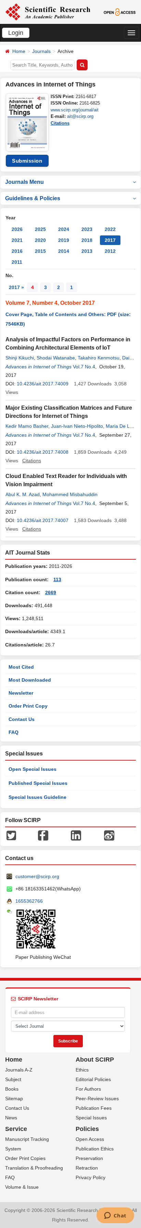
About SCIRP (95, 1059)
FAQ (13, 732)
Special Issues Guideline (37, 797)
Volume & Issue (22, 1187)
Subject (13, 1079)
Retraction (87, 1168)
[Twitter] (11, 835)
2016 (17, 251)
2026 (17, 229)
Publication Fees (94, 1108)
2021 (17, 240)
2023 (86, 229)
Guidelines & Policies (32, 198)
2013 (86, 251)
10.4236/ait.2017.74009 (42, 383)
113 (57, 579)
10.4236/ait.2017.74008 (42, 452)
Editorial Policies (93, 1079)
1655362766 (29, 901)
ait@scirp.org (80, 116)
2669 (50, 592)
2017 (110, 240)
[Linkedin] (76, 835)
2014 (63, 251)
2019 (63, 240)
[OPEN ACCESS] (119, 11)
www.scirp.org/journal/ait (75, 109)
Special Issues (91, 1117)
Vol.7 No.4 (84, 366)
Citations (60, 123)
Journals (41, 51)
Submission (27, 161)
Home (18, 51)
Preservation (89, 1158)
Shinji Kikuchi (19, 357)
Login (15, 32)
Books (11, 1089)
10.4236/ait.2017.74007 (42, 520)
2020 (40, 240)
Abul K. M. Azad (22, 494)
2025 (40, 229)
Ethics (82, 1070)
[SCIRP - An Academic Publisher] (47, 11)
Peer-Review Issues (97, 1098)
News (11, 1117)
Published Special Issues (38, 783)
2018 (86, 240)
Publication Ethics (95, 1148)
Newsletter (21, 693)
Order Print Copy (28, 706)
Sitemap (14, 1098)
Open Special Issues (32, 769)
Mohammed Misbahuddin (70, 494)
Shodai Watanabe (56, 357)
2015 (40, 251)
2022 (110, 229)
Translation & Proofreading (34, 1168)
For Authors (88, 1089)
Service (16, 1128)
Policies (87, 1128)
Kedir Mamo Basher (26, 426)
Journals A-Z (19, 1070)
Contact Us (22, 719)
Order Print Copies (25, 1158)
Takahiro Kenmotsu (98, 357)
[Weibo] (109, 835)
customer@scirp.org (37, 876)
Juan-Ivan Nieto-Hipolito (77, 426)
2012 (110, 251)
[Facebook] (43, 835)
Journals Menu (24, 182)
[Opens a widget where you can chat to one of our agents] (115, 1216)
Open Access (90, 1139)
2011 (17, 262)
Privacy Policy (90, 1177)
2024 (63, 229)
